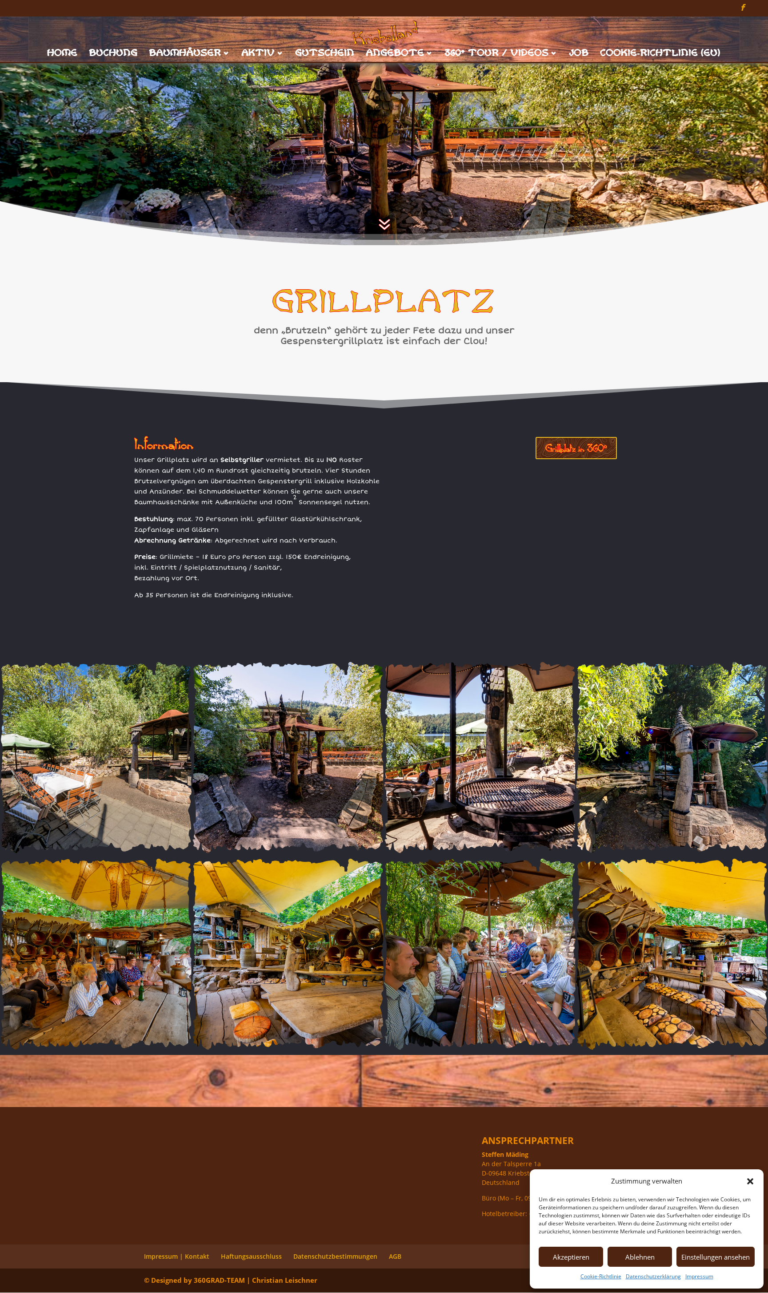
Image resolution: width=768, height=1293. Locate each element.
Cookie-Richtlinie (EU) (660, 54)
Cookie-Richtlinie (600, 1276)
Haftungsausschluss (251, 1256)
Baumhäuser (185, 54)
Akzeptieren (571, 1257)
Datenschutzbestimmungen (335, 1256)
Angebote (395, 54)
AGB (395, 1256)
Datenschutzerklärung (653, 1276)
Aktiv (258, 54)
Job (579, 54)
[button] (750, 1181)
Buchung (113, 54)
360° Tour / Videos (497, 54)
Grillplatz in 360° (576, 448)
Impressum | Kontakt (176, 1256)
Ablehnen (640, 1257)
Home (63, 54)
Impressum (699, 1276)
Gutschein (325, 54)
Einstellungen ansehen (715, 1257)
